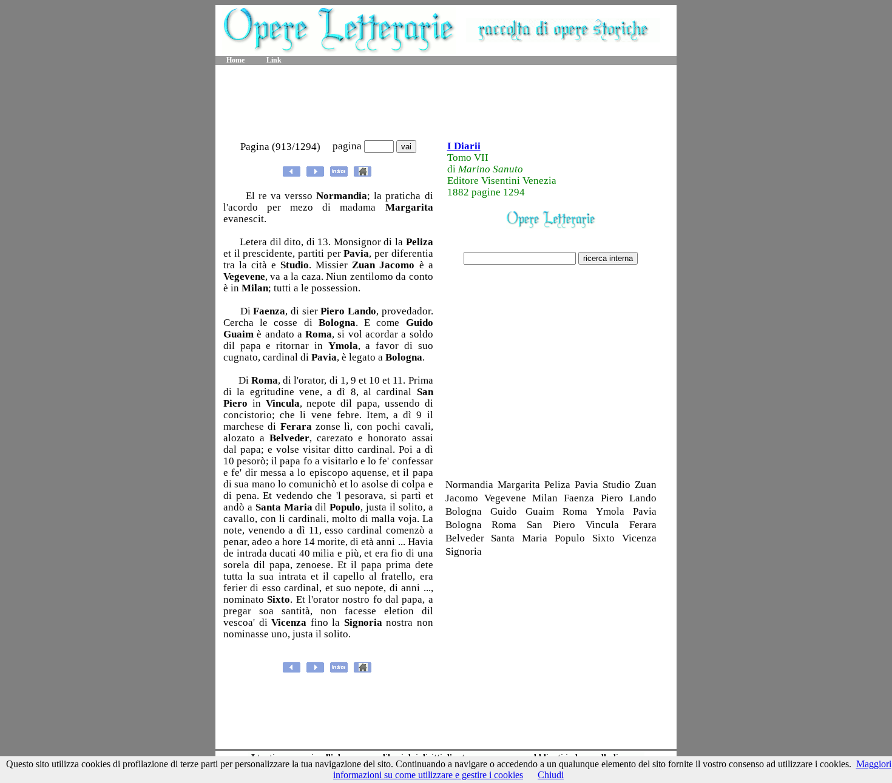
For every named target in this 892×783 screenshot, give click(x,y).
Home (235, 60)
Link (274, 60)
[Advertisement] (446, 103)
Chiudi (551, 775)
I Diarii (464, 146)
